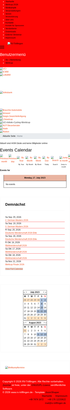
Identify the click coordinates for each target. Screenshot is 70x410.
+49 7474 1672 (36, 399)
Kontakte (9, 23)
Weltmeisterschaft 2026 (16, 245)
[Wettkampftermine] (35, 367)
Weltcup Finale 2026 (14, 264)
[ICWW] (35, 71)
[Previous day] (13, 158)
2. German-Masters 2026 (16, 220)
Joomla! (7, 385)
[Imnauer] (35, 113)
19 (31, 311)
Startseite (9, 1)
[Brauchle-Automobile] (35, 110)
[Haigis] (35, 116)
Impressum (10, 38)
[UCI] (35, 68)
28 (38, 315)
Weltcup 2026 (11, 4)
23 (45, 311)
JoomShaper (52, 392)
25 (28, 315)
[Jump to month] (63, 158)
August (32, 323)
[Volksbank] (35, 100)
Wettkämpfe (10, 7)
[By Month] (29, 158)
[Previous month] (4, 158)
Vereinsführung (11, 17)
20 (35, 311)
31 (25, 318)
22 (41, 311)
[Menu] (2, 47)
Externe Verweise (13, 35)
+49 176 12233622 (57, 399)
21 (38, 311)
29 (41, 315)
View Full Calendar (14, 269)
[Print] (69, 149)
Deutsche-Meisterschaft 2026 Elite (21, 233)
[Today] (46, 158)
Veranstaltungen (13, 11)
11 (28, 307)
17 (25, 311)
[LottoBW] (35, 82)
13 (35, 307)
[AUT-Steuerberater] (35, 125)
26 (31, 315)
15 (41, 307)
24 (25, 315)
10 (25, 307)
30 (45, 315)
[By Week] (38, 158)
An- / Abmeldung (13, 60)
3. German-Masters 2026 (16, 226)
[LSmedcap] (35, 119)
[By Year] (21, 158)
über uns (9, 19)
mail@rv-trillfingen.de (55, 403)
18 (28, 311)
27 (35, 315)
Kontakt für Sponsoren (14, 25)
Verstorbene (11, 28)
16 (45, 307)
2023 (37, 292)
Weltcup (9, 63)
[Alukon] (35, 131)
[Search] (55, 158)
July (32, 292)
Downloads (10, 31)
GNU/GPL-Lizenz (40, 385)
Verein (8, 14)
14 (38, 307)
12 (31, 307)
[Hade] (35, 128)
